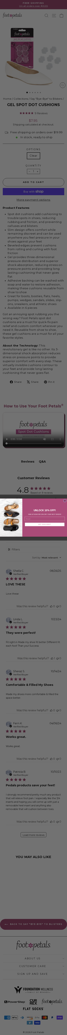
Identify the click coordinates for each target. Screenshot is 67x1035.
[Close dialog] (65, 500)
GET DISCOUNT (44, 524)
